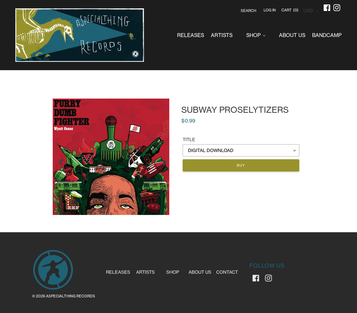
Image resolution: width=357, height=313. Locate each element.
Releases (118, 272)
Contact (227, 272)
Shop (172, 272)
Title (189, 139)
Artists (145, 272)
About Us (200, 272)
